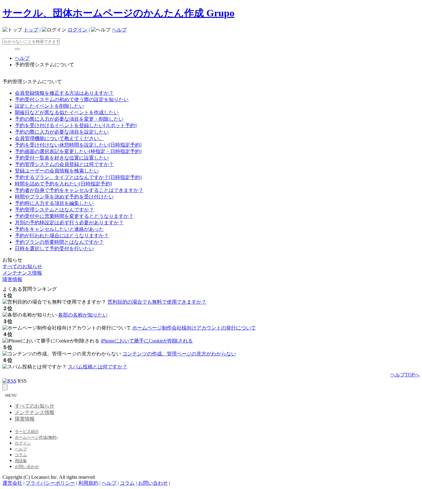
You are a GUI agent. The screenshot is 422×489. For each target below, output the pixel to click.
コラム (21, 455)
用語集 (21, 460)
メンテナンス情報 (22, 273)
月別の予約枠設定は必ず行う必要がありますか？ (69, 222)
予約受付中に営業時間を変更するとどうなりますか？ (74, 216)
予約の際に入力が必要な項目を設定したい (62, 132)
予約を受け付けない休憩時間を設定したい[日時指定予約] (78, 144)
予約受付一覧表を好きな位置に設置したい (62, 157)
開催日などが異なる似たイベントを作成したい (67, 112)
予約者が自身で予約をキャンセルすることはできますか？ (79, 190)
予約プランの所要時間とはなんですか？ (59, 242)
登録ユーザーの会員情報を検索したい (57, 170)
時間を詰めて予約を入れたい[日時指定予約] (63, 183)
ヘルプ (119, 29)
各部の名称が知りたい (83, 314)
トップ (30, 29)
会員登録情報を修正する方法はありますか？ (64, 93)
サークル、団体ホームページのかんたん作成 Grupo (118, 13)
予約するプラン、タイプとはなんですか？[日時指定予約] (78, 177)
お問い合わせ (27, 466)
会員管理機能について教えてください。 (59, 138)
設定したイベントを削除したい (49, 106)
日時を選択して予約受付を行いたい (54, 248)
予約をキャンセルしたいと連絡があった (59, 229)
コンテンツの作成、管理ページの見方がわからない (179, 353)
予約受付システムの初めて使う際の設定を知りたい (72, 99)
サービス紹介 (27, 431)
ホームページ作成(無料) (36, 437)
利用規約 (88, 483)
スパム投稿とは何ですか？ (97, 366)
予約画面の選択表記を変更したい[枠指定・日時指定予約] (78, 151)
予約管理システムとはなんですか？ (54, 209)
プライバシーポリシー (50, 483)
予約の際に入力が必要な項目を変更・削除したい (69, 119)
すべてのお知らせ (22, 266)
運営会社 (12, 483)
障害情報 (12, 279)
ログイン (77, 29)
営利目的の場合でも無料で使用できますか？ (157, 302)
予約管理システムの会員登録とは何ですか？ (64, 164)
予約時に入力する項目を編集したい (54, 203)
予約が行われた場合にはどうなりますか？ (62, 235)
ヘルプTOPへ (405, 374)
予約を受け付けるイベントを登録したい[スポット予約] (76, 125)
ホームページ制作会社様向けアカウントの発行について (194, 327)
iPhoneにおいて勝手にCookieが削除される (147, 340)
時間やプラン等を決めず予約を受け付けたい (64, 196)
